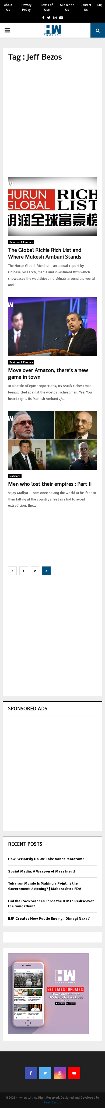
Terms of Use (47, 7)
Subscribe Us (67, 7)
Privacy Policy (27, 7)
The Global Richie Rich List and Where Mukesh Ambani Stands (44, 253)
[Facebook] (31, 1073)
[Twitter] (45, 1073)
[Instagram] (60, 1073)
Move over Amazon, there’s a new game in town (48, 373)
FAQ (99, 5)
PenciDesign (52, 1102)
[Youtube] (74, 1073)
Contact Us (85, 7)
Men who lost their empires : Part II (50, 483)
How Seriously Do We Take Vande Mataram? (46, 859)
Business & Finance (21, 242)
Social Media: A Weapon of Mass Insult (41, 871)
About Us (8, 7)
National (14, 476)
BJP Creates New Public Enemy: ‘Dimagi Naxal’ (49, 918)
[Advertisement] (52, 119)
